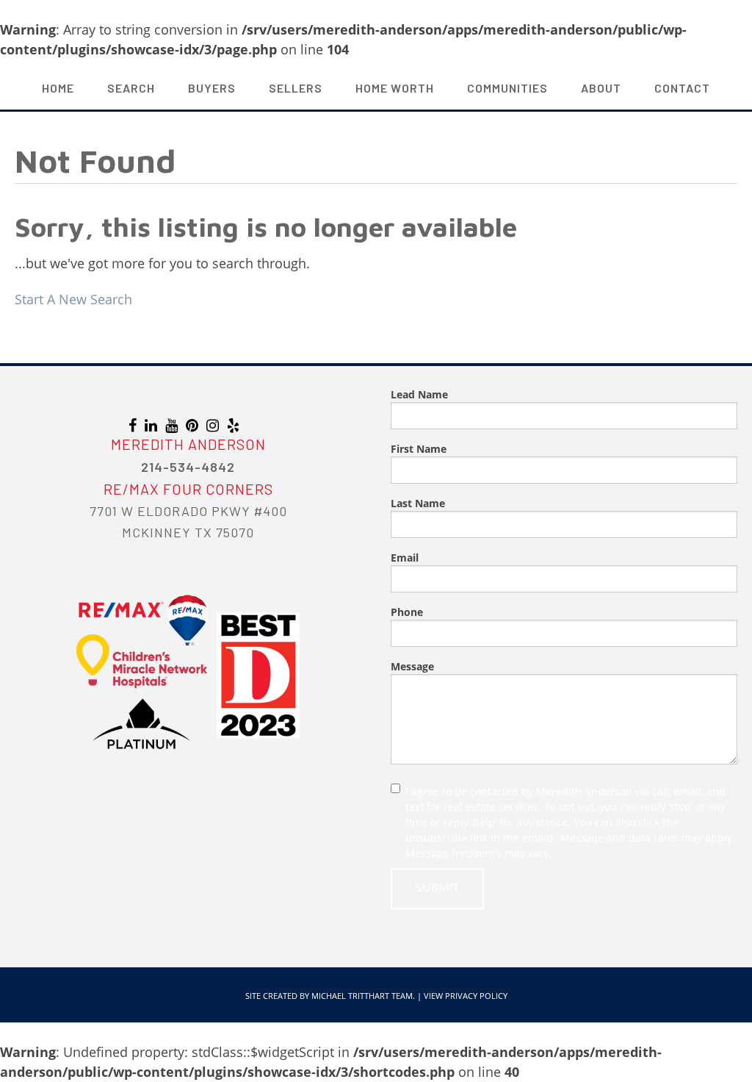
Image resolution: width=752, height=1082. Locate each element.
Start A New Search (73, 299)
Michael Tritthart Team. (363, 995)
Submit (437, 888)
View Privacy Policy (465, 995)
